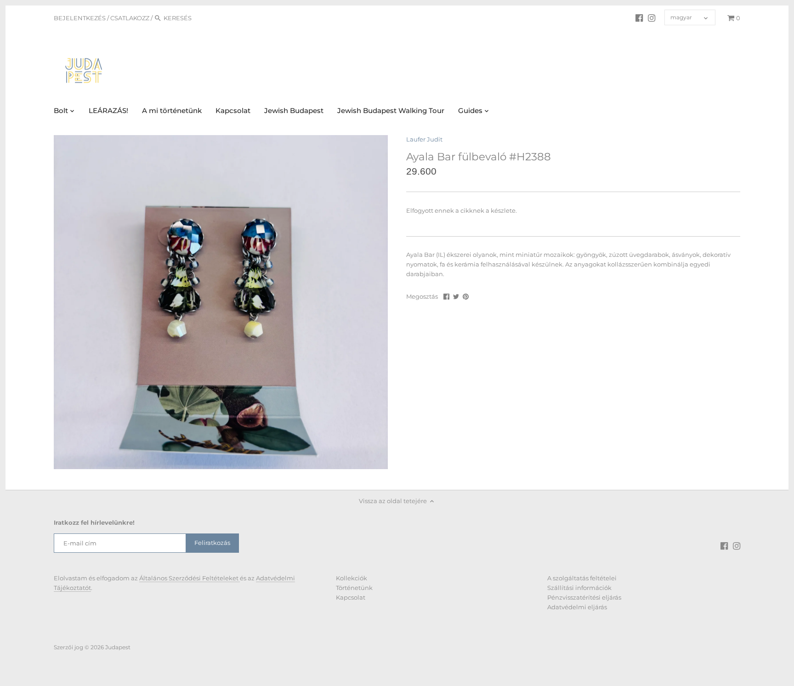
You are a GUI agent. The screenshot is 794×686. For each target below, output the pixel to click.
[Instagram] (651, 17)
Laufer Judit (424, 139)
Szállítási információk (579, 587)
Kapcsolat (350, 597)
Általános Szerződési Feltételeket (189, 578)
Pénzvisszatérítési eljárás (584, 597)
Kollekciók (351, 578)
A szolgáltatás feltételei (582, 578)
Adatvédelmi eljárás (577, 607)
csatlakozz (129, 18)
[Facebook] (639, 17)
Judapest (117, 647)
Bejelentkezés (80, 18)
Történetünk (354, 587)
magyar (681, 17)
